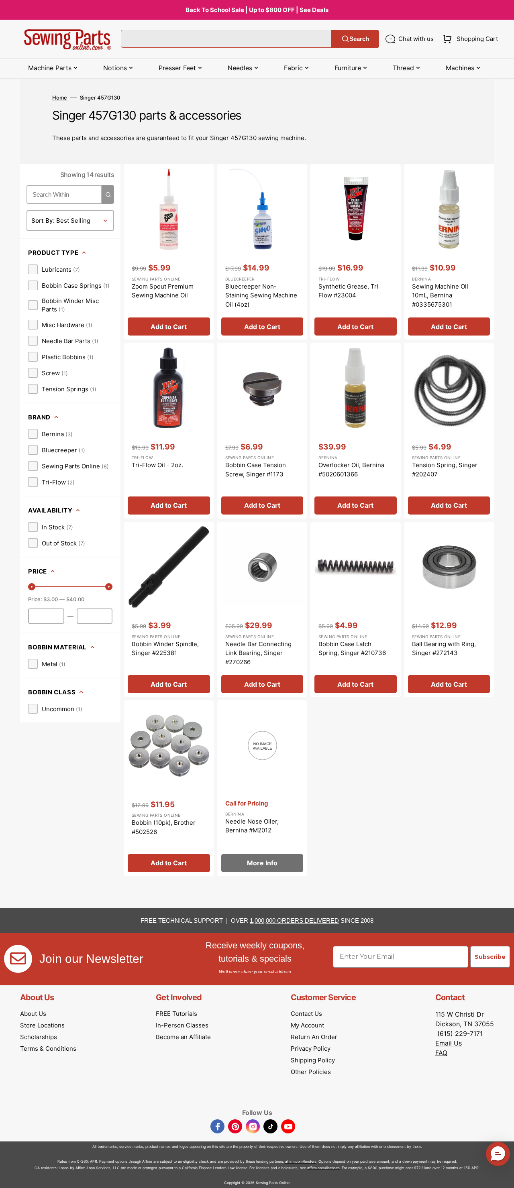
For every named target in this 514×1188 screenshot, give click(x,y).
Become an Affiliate (183, 1037)
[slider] (31, 586)
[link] (54, 269)
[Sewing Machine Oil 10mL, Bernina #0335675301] (449, 252)
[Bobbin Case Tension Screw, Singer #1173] (262, 431)
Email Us (448, 1043)
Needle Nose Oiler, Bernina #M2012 (252, 826)
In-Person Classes (182, 1025)
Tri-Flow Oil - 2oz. (157, 465)
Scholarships (38, 1037)
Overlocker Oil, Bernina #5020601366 (351, 469)
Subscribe (490, 956)
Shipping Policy (313, 1060)
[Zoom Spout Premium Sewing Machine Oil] (169, 252)
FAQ (441, 1053)
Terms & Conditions (48, 1048)
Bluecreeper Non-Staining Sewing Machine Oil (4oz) (261, 295)
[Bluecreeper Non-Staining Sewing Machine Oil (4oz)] (262, 252)
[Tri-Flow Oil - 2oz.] (169, 431)
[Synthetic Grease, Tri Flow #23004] (355, 252)
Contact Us (306, 1013)
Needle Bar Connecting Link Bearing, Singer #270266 (258, 653)
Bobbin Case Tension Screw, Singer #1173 (255, 469)
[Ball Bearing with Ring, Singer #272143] (449, 610)
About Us (33, 1013)
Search (359, 38)
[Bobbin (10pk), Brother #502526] (169, 788)
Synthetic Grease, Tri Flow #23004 (348, 291)
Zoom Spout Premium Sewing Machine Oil (163, 291)
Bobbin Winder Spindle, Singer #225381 (165, 648)
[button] (468, 39)
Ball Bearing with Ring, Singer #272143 (444, 648)
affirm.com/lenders (300, 1161)
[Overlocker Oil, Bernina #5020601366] (355, 431)
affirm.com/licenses (323, 1168)
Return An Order (314, 1037)
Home (59, 97)
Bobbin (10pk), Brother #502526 (164, 827)
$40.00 (75, 599)
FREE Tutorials (176, 1013)
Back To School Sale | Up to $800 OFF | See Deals (257, 10)
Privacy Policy (310, 1048)
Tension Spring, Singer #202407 (444, 469)
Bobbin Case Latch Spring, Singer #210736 (352, 648)
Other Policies (311, 1072)
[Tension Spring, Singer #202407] (449, 431)
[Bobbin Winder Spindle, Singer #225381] (169, 610)
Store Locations (42, 1025)
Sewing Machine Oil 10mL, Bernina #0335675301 (440, 295)
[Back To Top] (502, 1176)
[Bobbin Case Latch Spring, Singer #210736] (355, 610)
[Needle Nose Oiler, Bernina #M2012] (262, 788)
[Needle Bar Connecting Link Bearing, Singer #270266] (262, 610)
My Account (307, 1025)
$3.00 (50, 599)
